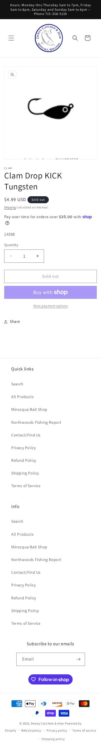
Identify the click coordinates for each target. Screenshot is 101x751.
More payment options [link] (50, 306)
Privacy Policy (23, 447)
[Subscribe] (78, 659)
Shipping (10, 207)
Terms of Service (26, 485)
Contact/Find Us (26, 435)
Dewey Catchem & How (47, 723)
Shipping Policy (25, 473)
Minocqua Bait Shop (29, 409)
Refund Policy (23, 460)
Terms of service (84, 730)
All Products (22, 396)
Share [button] (15, 321)
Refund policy (31, 730)
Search (17, 383)
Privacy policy (57, 730)
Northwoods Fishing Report (36, 422)
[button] (11, 38)
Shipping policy (53, 739)
